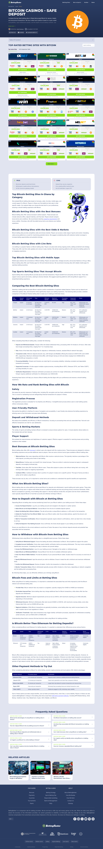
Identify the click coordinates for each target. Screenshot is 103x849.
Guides (86, 2)
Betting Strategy (50, 792)
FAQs (50, 803)
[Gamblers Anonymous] (52, 833)
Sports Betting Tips (50, 795)
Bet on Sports (77, 2)
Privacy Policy (45, 846)
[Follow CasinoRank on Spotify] (89, 818)
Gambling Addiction (31, 846)
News (93, 2)
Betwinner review (51, 72)
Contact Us (70, 801)
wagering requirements (50, 219)
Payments (32, 795)
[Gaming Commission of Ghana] (28, 833)
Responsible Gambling (50, 798)
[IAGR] (73, 833)
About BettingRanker (71, 792)
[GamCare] (63, 833)
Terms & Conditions (84, 846)
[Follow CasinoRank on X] (82, 818)
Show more (51, 163)
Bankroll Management (50, 801)
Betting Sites (66, 2)
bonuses (32, 450)
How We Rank (71, 798)
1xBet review (22, 72)
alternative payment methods (60, 695)
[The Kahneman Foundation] (43, 833)
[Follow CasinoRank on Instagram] (78, 818)
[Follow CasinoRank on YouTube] (85, 818)
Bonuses (31, 792)
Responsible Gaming (59, 846)
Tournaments (32, 801)
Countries (32, 798)
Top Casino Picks (12, 49)
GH (10, 819)
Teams (32, 803)
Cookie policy (17, 846)
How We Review (70, 795)
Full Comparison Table (24, 49)
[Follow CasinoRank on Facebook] (74, 818)
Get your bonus (22, 69)
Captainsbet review (22, 95)
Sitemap (70, 803)
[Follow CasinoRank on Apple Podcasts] (93, 818)
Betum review (80, 72)
